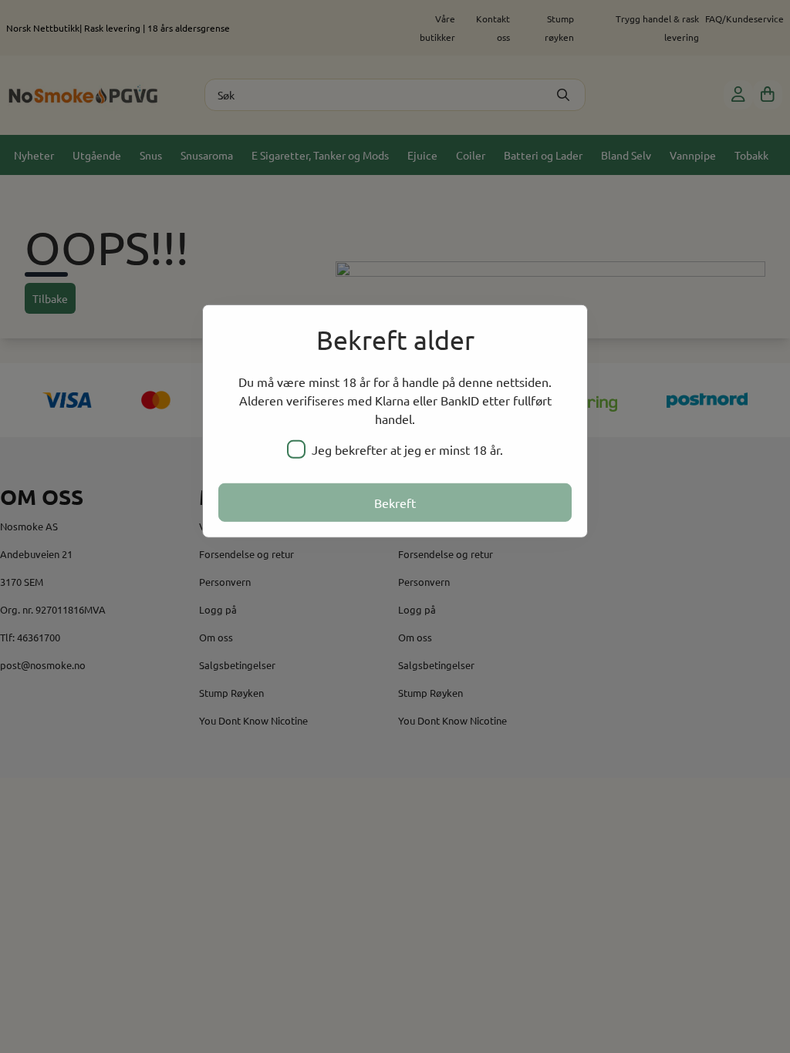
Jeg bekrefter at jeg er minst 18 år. (407, 449)
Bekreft (395, 502)
